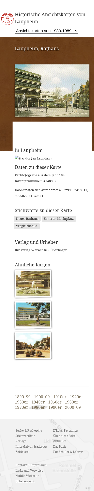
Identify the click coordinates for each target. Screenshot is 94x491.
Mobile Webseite (27, 476)
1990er (55, 408)
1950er (54, 402)
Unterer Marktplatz (59, 218)
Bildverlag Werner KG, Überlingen (41, 250)
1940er (38, 402)
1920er (76, 397)
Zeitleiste (22, 452)
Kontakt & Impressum (31, 465)
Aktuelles (59, 441)
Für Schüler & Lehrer (68, 452)
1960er (71, 402)
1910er (59, 397)
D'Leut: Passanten (65, 430)
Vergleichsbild (26, 226)
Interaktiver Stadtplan (31, 446)
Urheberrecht (25, 481)
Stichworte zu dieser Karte (43, 210)
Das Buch (59, 446)
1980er (38, 407)
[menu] (46, 31)
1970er (21, 408)
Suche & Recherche (29, 430)
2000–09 (73, 408)
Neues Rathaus (27, 218)
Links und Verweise (29, 470)
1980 (62, 175)
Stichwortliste (25, 436)
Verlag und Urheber (36, 242)
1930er (21, 402)
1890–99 (23, 397)
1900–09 (42, 397)
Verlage (21, 441)
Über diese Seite (64, 436)
